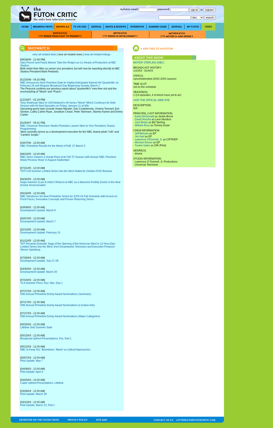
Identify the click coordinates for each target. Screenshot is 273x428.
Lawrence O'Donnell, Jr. (148, 139)
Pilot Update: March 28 (33, 394)
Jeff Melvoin (142, 133)
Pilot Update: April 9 (31, 371)
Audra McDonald (144, 116)
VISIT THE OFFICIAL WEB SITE (151, 100)
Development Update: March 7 (38, 221)
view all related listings (97, 54)
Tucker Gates (142, 145)
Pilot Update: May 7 (31, 360)
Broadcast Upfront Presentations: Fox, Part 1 (45, 338)
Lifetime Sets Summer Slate (36, 327)
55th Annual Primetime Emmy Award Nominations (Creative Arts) (57, 305)
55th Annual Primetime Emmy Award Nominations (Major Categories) (60, 316)
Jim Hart (139, 136)
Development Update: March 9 (38, 210)
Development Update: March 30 (38, 271)
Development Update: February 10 (40, 232)
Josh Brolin (141, 122)
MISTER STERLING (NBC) (148, 62)
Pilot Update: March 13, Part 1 (37, 405)
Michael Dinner (143, 142)
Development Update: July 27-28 (39, 260)
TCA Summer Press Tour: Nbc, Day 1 (41, 282)
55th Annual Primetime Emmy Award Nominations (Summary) (55, 294)
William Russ (142, 125)
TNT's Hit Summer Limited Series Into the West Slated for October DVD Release (66, 171)
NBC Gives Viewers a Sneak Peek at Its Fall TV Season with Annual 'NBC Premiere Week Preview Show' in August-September (68, 158)
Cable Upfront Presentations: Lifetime (42, 382)
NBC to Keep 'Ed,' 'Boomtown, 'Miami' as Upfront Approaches (55, 349)
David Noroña (143, 119)
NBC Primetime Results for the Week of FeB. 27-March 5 (52, 145)
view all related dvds (44, 54)
